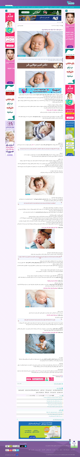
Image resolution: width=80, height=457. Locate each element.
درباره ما (58, 449)
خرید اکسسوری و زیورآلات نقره (58, 390)
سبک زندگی (33, 7)
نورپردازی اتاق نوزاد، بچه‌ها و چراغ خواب (50, 288)
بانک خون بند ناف (53, 392)
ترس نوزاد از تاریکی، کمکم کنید (52, 315)
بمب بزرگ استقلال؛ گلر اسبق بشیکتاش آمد (55, 416)
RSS (29, 449)
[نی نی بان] (71, 3)
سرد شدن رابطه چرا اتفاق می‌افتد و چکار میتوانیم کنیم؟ (54, 401)
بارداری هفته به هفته (66, 449)
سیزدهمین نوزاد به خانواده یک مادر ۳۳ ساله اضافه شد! (54, 403)
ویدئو (28, 7)
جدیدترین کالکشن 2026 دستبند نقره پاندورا (32, 390)
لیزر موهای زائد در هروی (40, 392)
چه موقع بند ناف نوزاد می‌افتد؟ (52, 110)
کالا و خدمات (14, 7)
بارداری (55, 7)
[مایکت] (23, 446)
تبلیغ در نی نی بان (38, 449)
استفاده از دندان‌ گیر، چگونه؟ (52, 281)
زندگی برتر (32, 449)
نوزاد (47, 7)
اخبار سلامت (23, 7)
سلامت (39, 7)
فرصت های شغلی (48, 449)
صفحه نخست (71, 7)
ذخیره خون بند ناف (49, 390)
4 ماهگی (36, 371)
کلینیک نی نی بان (59, 375)
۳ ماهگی (33, 144)
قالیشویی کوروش (21, 390)
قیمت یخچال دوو (60, 392)
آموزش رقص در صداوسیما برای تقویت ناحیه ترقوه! (54, 412)
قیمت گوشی (42, 390)
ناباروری (60, 7)
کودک (43, 7)
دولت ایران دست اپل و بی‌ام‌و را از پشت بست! (55, 414)
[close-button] (70, 440)
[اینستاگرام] (8, 451)
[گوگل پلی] (16, 446)
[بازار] (8, 446)
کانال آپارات (43, 449)
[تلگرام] (15, 451)
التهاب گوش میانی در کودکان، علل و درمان (49, 332)
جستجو (61, 449)
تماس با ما (53, 449)
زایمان (51, 7)
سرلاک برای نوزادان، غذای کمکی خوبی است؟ (49, 227)
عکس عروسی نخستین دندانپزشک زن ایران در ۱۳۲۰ (54, 406)
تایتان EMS (47, 392)
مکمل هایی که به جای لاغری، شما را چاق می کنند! (55, 404)
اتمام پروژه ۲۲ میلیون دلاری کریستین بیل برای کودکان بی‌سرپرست (53, 397)
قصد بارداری (66, 7)
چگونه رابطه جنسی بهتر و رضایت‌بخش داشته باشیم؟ (54, 399)
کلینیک (18, 7)
